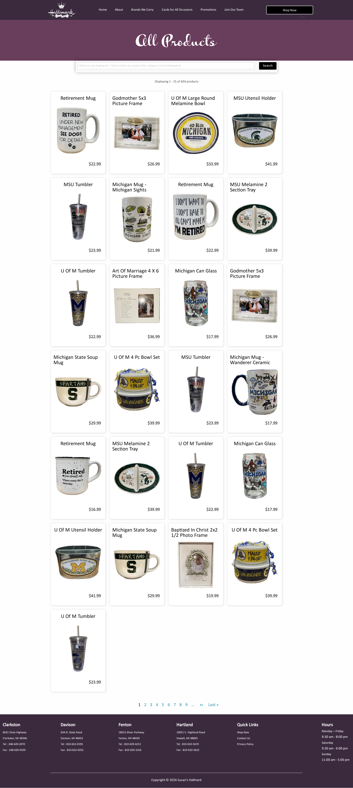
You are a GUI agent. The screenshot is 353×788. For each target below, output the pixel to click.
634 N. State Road (71, 732)
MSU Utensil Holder (254, 98)
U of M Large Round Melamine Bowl (193, 101)
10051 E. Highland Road (190, 732)
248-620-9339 (17, 750)
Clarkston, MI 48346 (15, 738)
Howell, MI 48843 (187, 738)
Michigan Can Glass (196, 271)
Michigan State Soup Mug (76, 360)
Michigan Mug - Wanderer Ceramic (250, 360)
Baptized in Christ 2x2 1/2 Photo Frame (194, 532)
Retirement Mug (78, 98)
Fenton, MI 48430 (129, 738)
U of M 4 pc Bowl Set (137, 357)
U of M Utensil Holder (78, 530)
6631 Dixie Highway (14, 732)
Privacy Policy (245, 744)
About (119, 10)
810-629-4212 (132, 744)
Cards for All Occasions (177, 10)
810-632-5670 (190, 744)
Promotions (208, 10)
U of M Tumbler (78, 271)
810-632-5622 (191, 750)
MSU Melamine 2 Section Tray (249, 187)
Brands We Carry (142, 10)
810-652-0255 (75, 750)
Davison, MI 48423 (72, 738)
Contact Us (243, 738)
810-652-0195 (74, 744)
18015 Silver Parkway (131, 732)
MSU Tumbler (78, 184)
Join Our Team (233, 10)
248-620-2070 (16, 744)
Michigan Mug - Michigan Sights (129, 187)
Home (103, 10)
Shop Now (290, 10)
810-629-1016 (133, 750)
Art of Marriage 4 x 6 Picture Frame (135, 273)
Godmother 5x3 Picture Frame (129, 101)
